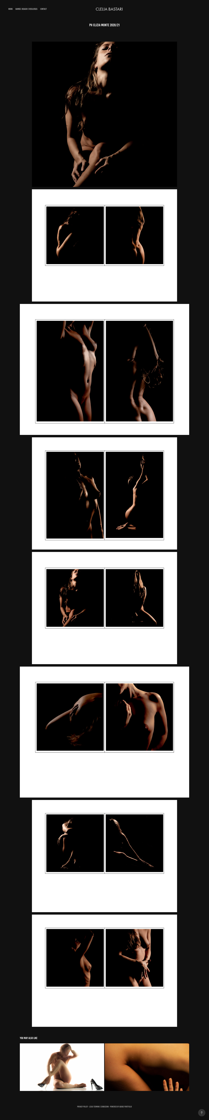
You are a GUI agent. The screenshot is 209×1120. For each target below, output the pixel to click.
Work (10, 9)
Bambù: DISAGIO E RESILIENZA (26, 9)
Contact (43, 9)
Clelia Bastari (109, 9)
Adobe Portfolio (125, 1106)
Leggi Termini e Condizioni (99, 1106)
